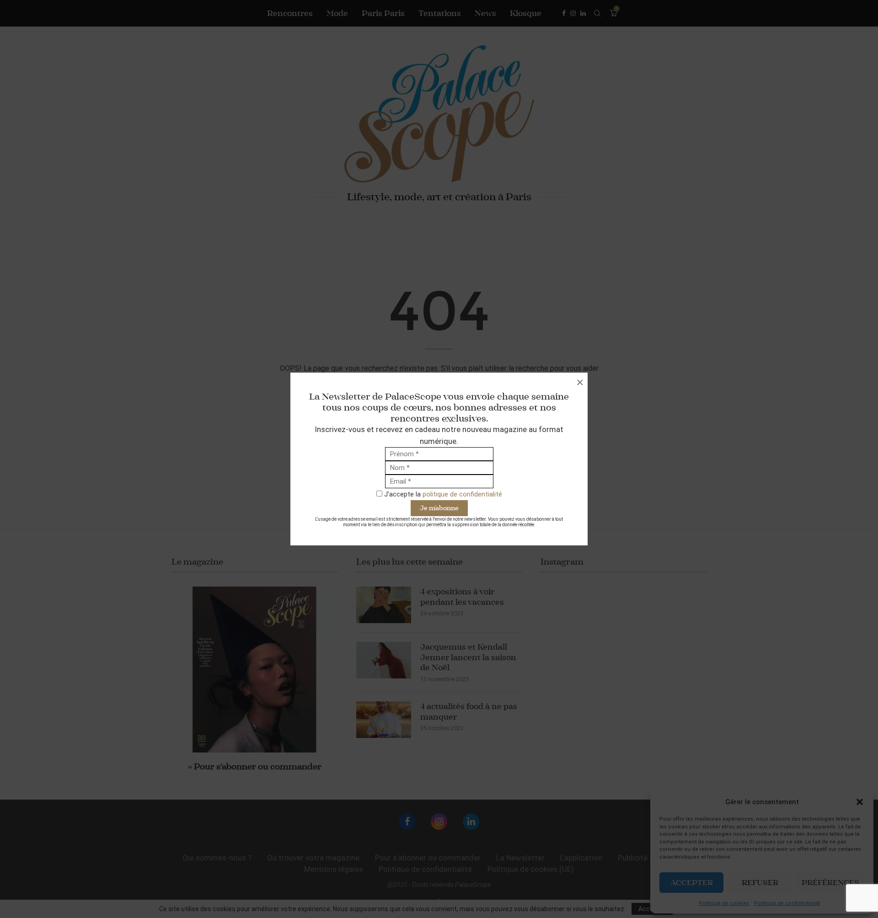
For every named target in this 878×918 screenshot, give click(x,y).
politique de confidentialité (462, 494)
